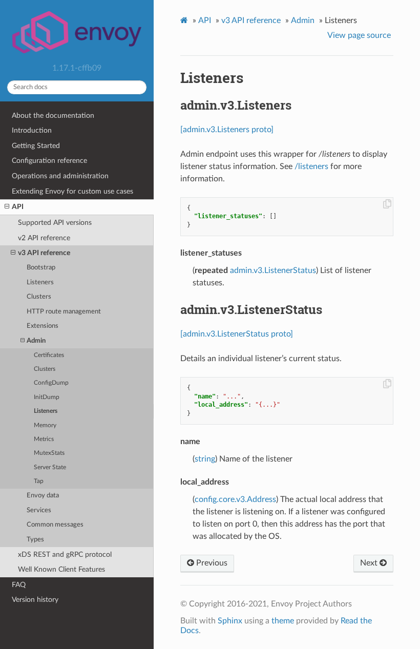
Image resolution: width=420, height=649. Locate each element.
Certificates (49, 355)
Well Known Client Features (61, 569)
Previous (210, 563)
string (205, 459)
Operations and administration (60, 176)
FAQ (19, 585)
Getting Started (36, 146)
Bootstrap (41, 267)
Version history (35, 599)
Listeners (40, 282)
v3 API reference (44, 253)
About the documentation (53, 115)
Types (35, 539)
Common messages (55, 524)
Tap (39, 481)
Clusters (39, 297)
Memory (45, 425)
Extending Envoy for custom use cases (72, 191)
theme (282, 621)
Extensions (42, 326)
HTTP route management (64, 311)
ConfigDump (51, 383)
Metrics (44, 439)
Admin (36, 341)
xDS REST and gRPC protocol (65, 554)
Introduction (32, 130)
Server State (50, 467)
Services (39, 510)
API (18, 207)
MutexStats (49, 453)
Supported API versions (55, 222)
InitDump (46, 397)
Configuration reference (49, 160)
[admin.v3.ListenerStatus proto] (236, 334)
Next (370, 563)
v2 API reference (44, 238)
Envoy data (43, 495)
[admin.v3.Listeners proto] (227, 129)
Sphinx (230, 621)
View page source (359, 35)
